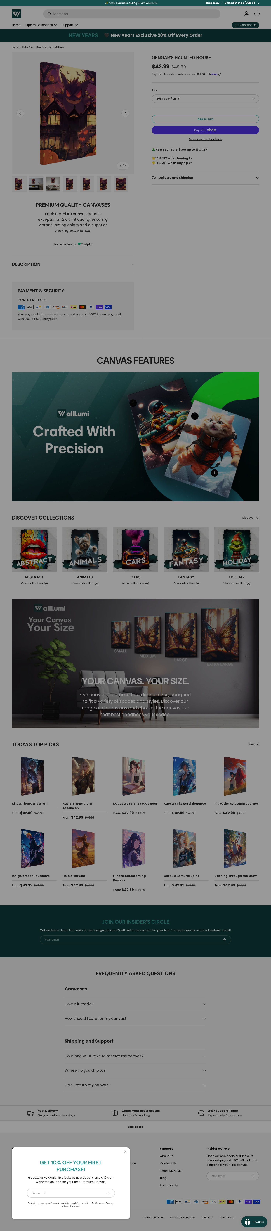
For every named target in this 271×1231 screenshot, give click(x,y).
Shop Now (212, 3)
